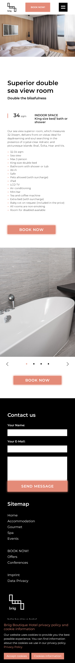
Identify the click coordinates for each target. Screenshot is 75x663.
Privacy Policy (13, 647)
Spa (10, 533)
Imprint (13, 575)
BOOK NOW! (38, 7)
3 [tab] (41, 364)
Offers (12, 557)
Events (13, 539)
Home (12, 515)
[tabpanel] (37, 302)
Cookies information (47, 656)
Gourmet (14, 527)
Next (68, 364)
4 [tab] (48, 364)
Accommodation (21, 521)
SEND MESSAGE (37, 486)
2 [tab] (34, 364)
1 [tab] (26, 364)
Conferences (17, 563)
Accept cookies (17, 656)
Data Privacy (17, 581)
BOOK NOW (31, 229)
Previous (7, 364)
